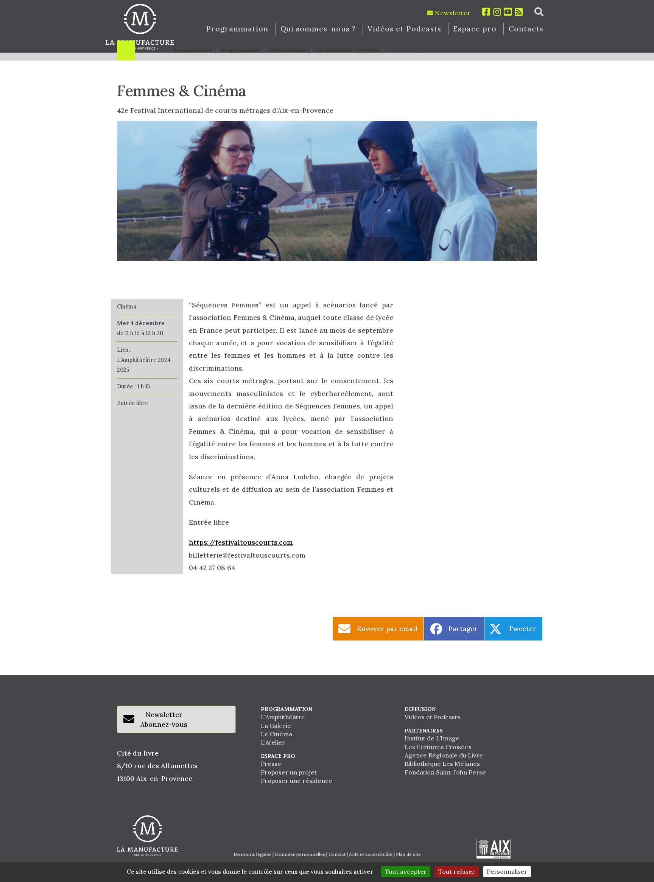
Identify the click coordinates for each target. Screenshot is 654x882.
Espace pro (475, 29)
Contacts (526, 29)
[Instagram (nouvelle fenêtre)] (497, 12)
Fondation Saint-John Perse (445, 772)
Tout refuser (456, 871)
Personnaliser (507, 871)
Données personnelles (300, 854)
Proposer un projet (289, 772)
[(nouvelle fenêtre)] (493, 849)
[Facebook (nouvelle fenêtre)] (486, 12)
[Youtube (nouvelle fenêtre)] (508, 12)
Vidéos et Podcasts (404, 29)
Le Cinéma (276, 734)
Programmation (237, 29)
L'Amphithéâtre (283, 717)
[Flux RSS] (519, 12)
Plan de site (408, 854)
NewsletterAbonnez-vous (163, 719)
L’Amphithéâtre (287, 50)
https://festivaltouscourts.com (241, 542)
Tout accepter (406, 871)
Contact (337, 854)
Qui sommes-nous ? (318, 29)
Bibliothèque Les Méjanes (442, 763)
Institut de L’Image (432, 738)
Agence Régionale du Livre (444, 755)
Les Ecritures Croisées (438, 747)
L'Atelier (273, 742)
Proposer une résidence (296, 780)
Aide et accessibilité (370, 854)
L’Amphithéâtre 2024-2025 (346, 50)
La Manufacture (193, 50)
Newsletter (452, 13)
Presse (271, 763)
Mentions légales (252, 854)
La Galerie (276, 725)
